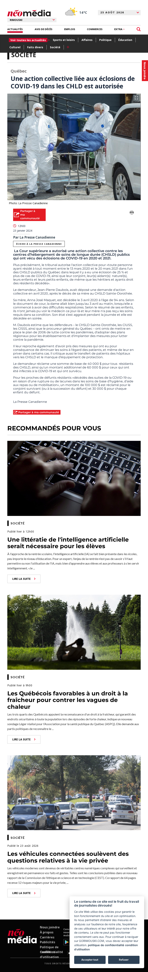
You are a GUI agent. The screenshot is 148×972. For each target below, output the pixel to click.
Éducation (125, 40)
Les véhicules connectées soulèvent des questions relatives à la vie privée (68, 857)
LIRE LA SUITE (21, 579)
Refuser (124, 959)
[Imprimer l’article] (132, 213)
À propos (46, 932)
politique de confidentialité (106, 945)
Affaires (87, 40)
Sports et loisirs (64, 40)
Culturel (14, 47)
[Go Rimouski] (22, 941)
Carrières (47, 937)
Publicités (47, 942)
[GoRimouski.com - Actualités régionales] (29, 13)
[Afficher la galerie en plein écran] (136, 98)
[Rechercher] (139, 29)
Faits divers (35, 47)
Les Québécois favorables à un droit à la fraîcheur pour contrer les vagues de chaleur (67, 700)
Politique (105, 40)
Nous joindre (50, 927)
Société (55, 47)
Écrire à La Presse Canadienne (39, 243)
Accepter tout (89, 959)
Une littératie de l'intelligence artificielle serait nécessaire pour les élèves (68, 543)
